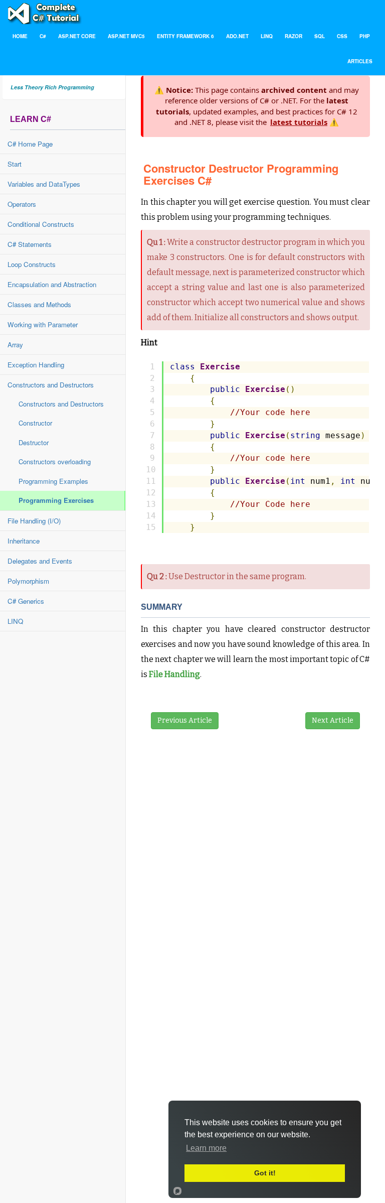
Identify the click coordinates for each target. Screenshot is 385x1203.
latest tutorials (298, 122)
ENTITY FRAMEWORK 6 (185, 36)
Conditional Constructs (41, 224)
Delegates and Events (40, 561)
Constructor (35, 423)
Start (15, 164)
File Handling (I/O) (34, 520)
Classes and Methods (39, 304)
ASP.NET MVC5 (126, 36)
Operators (22, 204)
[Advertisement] (216, 920)
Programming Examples (53, 481)
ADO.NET (237, 36)
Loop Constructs (32, 264)
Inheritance (24, 541)
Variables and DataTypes (44, 184)
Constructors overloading (55, 461)
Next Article (332, 720)
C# (43, 36)
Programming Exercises (56, 500)
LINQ (267, 36)
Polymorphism (28, 581)
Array (15, 344)
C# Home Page (30, 144)
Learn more (206, 1148)
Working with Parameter (43, 324)
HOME (20, 36)
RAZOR (293, 36)
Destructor (34, 442)
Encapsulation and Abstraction (52, 284)
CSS (342, 36)
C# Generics (26, 601)
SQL (319, 36)
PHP (364, 36)
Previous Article (184, 720)
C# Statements (30, 244)
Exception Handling (36, 364)
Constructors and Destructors (51, 384)
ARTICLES (359, 61)
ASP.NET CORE (77, 36)
